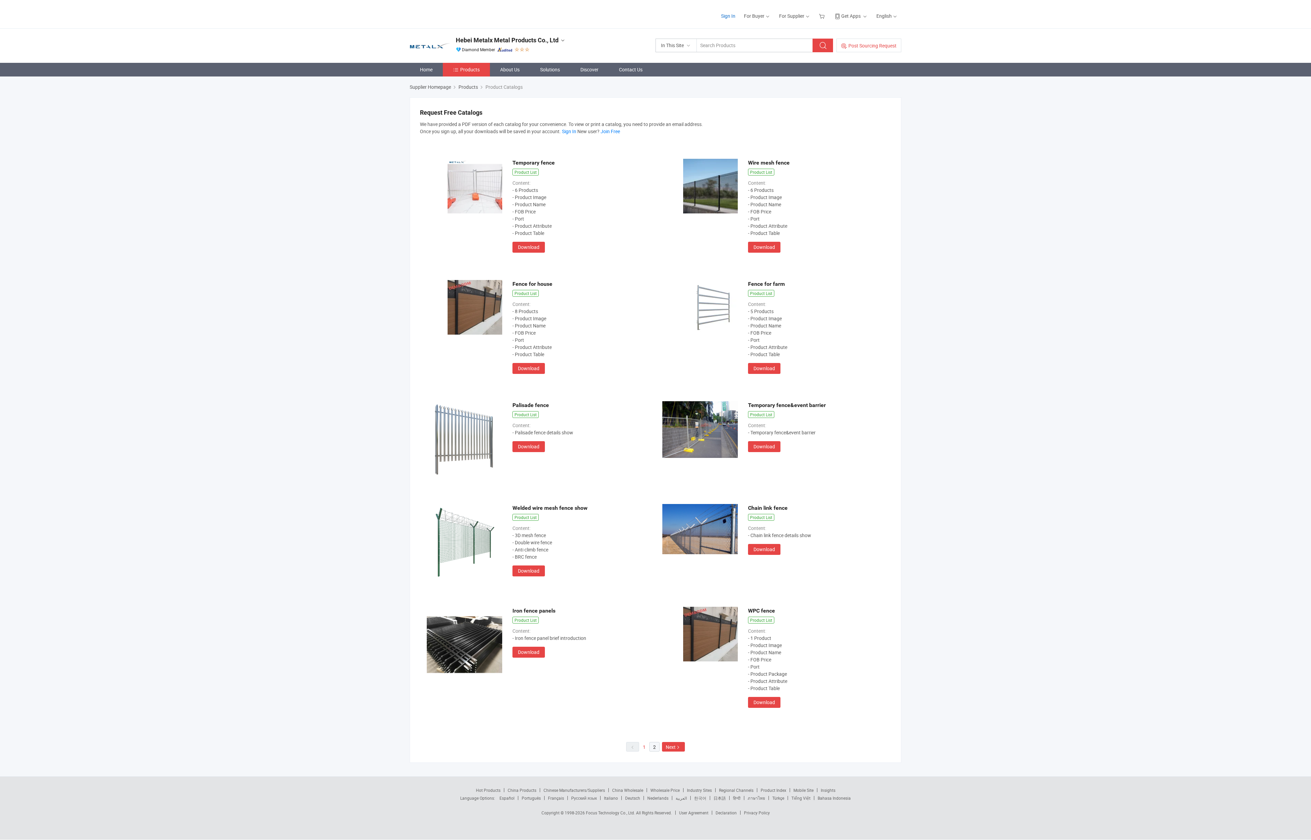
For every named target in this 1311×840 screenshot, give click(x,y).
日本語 (720, 798)
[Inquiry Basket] (822, 16)
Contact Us (631, 69)
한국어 (700, 798)
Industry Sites (699, 790)
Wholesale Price (665, 790)
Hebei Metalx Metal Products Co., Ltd (507, 40)
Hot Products (488, 790)
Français (556, 798)
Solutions (550, 69)
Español (506, 798)
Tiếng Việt (800, 798)
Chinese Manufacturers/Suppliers (574, 790)
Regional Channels (736, 790)
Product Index (773, 790)
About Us (510, 69)
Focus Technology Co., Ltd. (611, 812)
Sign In (728, 16)
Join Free (610, 131)
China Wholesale (627, 790)
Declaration (726, 812)
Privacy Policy (757, 812)
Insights (828, 790)
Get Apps (851, 16)
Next (671, 747)
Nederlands (657, 798)
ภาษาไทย (756, 798)
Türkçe (778, 798)
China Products (522, 790)
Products (470, 69)
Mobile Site (803, 790)
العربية (681, 798)
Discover (589, 69)
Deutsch (632, 798)
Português (531, 798)
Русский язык (584, 798)
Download (528, 247)
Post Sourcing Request (872, 45)
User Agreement (693, 812)
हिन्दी (737, 798)
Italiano (611, 798)
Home (426, 69)
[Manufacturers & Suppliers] (453, 13)
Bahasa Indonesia (834, 798)
